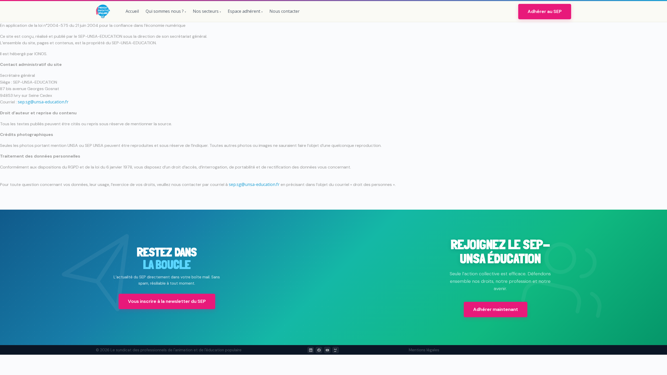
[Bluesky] (335, 350)
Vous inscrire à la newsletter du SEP (167, 301)
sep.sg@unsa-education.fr (43, 102)
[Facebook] (319, 350)
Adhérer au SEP (545, 11)
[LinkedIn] (310, 350)
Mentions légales (424, 350)
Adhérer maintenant (495, 309)
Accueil (132, 11)
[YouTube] (327, 350)
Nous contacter (284, 11)
